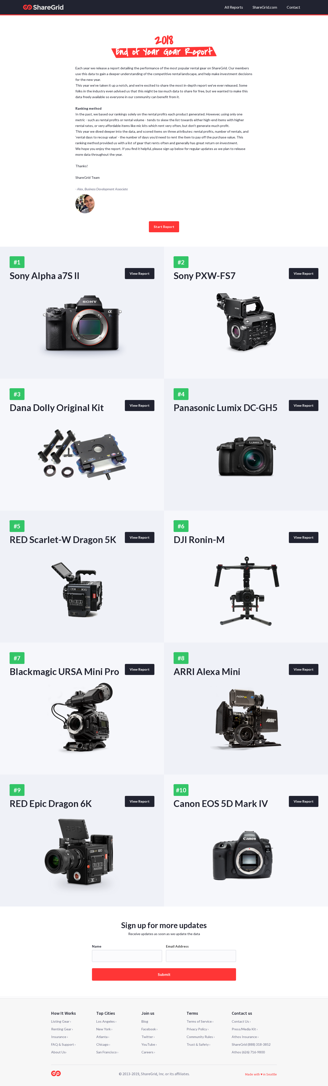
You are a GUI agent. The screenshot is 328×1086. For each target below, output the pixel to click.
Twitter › (148, 1037)
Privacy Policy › (198, 1029)
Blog (144, 1021)
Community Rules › (201, 1037)
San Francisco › (107, 1052)
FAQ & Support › (63, 1044)
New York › (104, 1029)
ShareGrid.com (265, 7)
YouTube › (149, 1044)
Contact (293, 7)
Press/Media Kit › (245, 1029)
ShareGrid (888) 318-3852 (251, 1044)
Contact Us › (241, 1021)
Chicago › (103, 1044)
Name (96, 946)
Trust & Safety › (198, 1044)
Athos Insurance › (245, 1037)
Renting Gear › (62, 1029)
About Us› (59, 1052)
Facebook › (149, 1029)
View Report (140, 273)
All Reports (234, 7)
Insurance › (59, 1037)
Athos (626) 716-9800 (248, 1052)
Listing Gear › (61, 1021)
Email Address (177, 946)
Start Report (164, 227)
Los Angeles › (106, 1021)
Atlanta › (102, 1037)
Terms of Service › (200, 1021)
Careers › (148, 1052)
